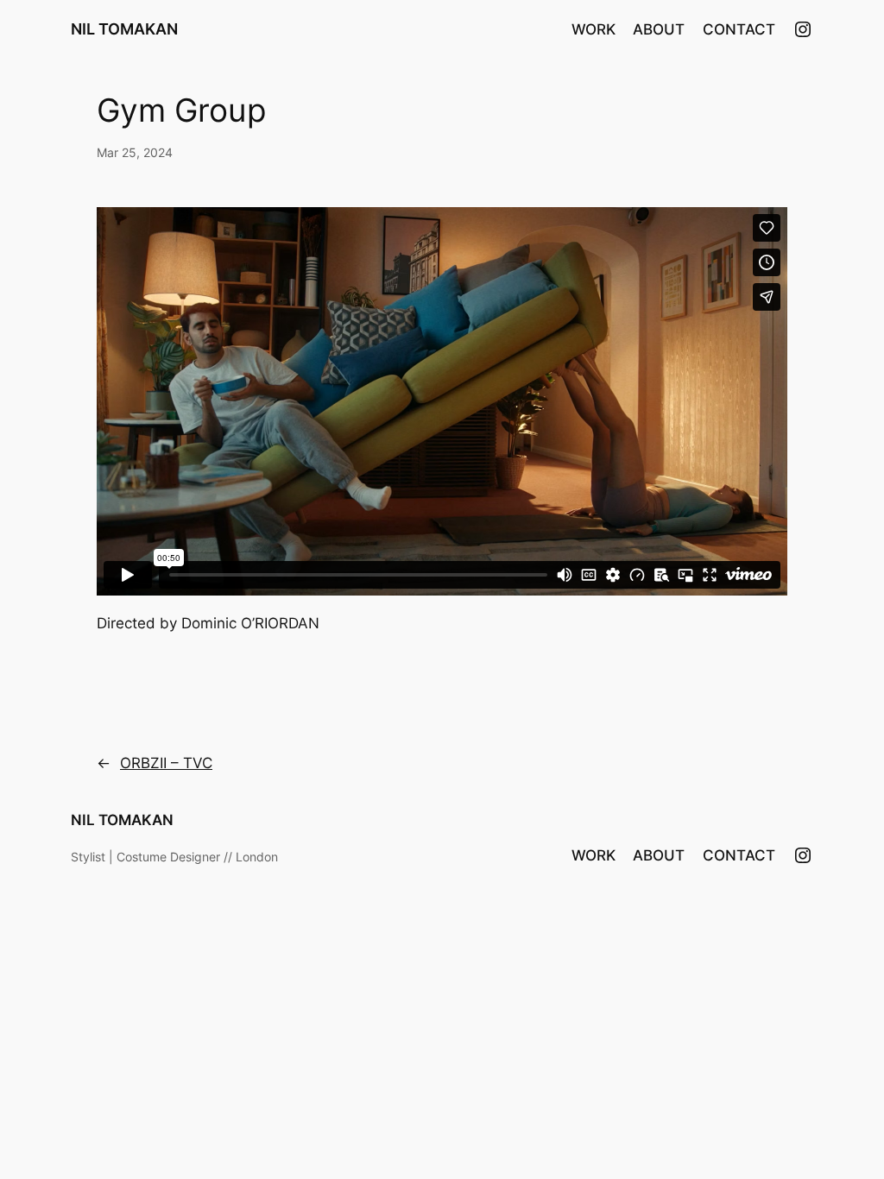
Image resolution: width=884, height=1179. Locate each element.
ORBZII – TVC (166, 763)
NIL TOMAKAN (124, 29)
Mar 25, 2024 (135, 152)
